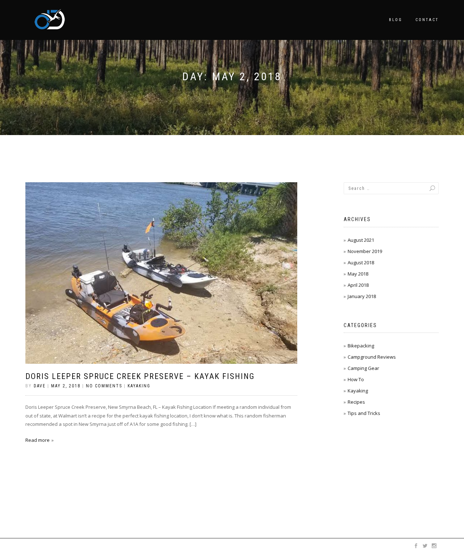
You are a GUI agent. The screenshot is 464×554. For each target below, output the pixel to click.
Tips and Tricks (364, 413)
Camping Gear (363, 368)
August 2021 (361, 240)
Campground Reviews (372, 357)
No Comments (104, 385)
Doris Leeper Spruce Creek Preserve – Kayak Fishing (140, 376)
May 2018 (358, 273)
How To (356, 379)
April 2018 (358, 285)
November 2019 (365, 251)
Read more (37, 440)
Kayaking (139, 385)
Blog (395, 19)
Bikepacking (361, 345)
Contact (427, 19)
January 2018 (362, 296)
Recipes (356, 402)
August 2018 (361, 262)
